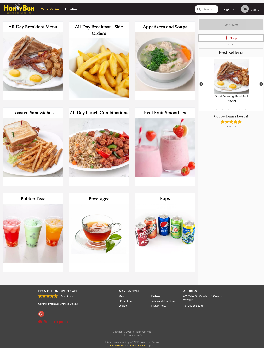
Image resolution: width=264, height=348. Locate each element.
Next (261, 84)
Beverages (99, 198)
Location (71, 9)
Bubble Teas (33, 198)
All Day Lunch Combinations (99, 112)
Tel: (193, 305)
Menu (122, 296)
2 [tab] (222, 109)
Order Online (50, 9)
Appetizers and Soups (165, 26)
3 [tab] (228, 109)
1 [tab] (217, 109)
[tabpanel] (231, 84)
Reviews (155, 296)
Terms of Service (138, 345)
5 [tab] (240, 109)
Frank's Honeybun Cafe (57, 291)
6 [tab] (246, 109)
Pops (165, 198)
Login (227, 9)
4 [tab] (234, 109)
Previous (201, 84)
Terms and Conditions (163, 301)
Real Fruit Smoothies (165, 112)
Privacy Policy (158, 305)
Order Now (231, 24)
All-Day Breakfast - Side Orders (99, 30)
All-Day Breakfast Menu (33, 26)
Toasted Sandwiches (33, 112)
